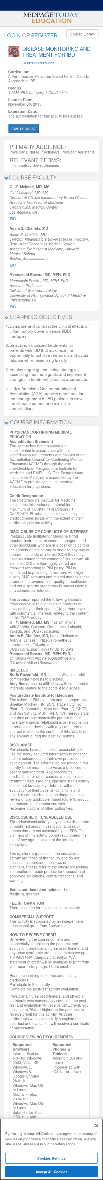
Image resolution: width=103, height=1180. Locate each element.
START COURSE (23, 128)
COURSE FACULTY (33, 177)
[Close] (96, 1126)
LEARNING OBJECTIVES (40, 317)
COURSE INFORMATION (40, 422)
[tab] (51, 177)
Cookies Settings (51, 1158)
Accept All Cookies (51, 1171)
